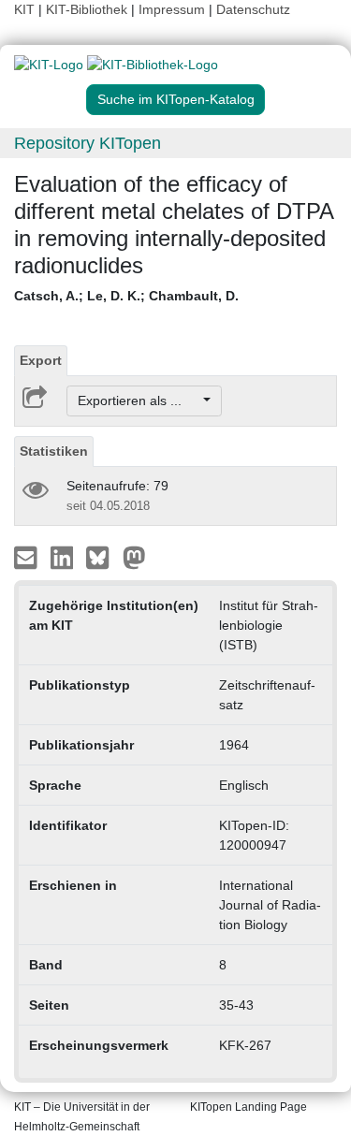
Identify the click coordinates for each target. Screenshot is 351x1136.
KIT (24, 9)
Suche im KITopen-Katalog (176, 99)
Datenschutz (253, 9)
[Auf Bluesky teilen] (102, 556)
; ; (126, 295)
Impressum (172, 9)
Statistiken (54, 451)
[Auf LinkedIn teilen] (64, 556)
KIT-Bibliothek (88, 9)
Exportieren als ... (139, 400)
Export (41, 360)
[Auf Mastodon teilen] (134, 556)
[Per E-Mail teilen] (27, 556)
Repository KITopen (87, 143)
